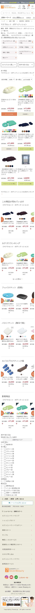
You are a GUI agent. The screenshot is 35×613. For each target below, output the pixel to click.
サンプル (5, 535)
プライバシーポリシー (18, 593)
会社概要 (8, 591)
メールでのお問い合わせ (18, 503)
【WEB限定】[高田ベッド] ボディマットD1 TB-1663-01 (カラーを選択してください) (9, 171)
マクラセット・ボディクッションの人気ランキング (17, 73)
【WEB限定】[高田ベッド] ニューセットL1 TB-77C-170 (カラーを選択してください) (26, 102)
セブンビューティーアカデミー (12, 525)
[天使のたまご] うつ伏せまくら (8, 100)
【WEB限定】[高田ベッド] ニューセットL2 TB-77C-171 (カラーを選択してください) (9, 137)
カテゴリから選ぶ (8, 64)
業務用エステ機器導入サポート (12, 544)
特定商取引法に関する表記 (21, 591)
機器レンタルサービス (9, 540)
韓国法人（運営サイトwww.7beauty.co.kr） (17, 585)
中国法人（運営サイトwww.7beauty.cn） (18, 587)
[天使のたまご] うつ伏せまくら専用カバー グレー (25, 170)
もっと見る (17, 279)
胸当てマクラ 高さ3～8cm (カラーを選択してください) (22, 341)
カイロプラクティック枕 (19, 35)
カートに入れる (9, 114)
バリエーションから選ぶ (25, 148)
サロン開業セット (18, 17)
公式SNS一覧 (23, 577)
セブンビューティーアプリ (10, 559)
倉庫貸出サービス (8, 564)
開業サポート (6, 530)
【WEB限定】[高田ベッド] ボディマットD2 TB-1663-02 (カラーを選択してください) (26, 137)
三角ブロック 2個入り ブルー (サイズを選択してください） (7, 379)
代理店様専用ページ (8, 549)
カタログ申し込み (8, 554)
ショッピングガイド (8, 520)
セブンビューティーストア (10, 515)
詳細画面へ (26, 114)
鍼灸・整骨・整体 (6, 28)
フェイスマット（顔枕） (15, 33)
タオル (28, 17)
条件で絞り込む (24, 64)
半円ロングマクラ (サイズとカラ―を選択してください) (22, 379)
